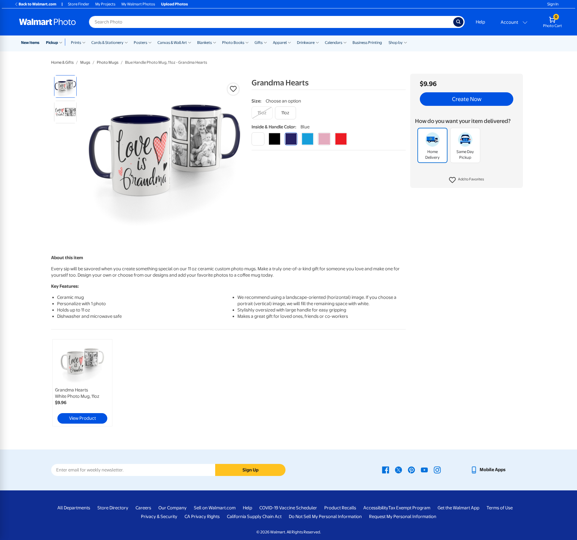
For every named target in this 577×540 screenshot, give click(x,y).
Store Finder (78, 4)
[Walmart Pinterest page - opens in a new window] (411, 469)
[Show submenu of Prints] (84, 42)
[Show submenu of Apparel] (289, 42)
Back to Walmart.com (37, 4)
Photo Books (233, 42)
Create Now (466, 99)
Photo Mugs (107, 62)
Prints (76, 42)
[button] (466, 180)
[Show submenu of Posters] (150, 42)
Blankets (204, 42)
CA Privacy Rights (202, 516)
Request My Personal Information (402, 516)
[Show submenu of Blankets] (214, 42)
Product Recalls (340, 508)
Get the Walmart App (458, 508)
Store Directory (112, 508)
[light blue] (307, 138)
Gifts (259, 42)
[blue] (291, 138)
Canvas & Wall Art (172, 42)
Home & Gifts (62, 62)
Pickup (52, 42)
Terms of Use (500, 508)
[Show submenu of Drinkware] (317, 42)
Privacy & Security (159, 516)
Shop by (396, 42)
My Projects (105, 4)
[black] (274, 138)
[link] (82, 382)
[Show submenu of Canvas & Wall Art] (189, 42)
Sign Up (250, 470)
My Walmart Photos (138, 4)
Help (480, 22)
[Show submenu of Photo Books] (247, 42)
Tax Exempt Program (409, 508)
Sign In (552, 4)
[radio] (65, 86)
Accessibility (375, 508)
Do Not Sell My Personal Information (325, 516)
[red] (340, 138)
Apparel (280, 42)
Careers (143, 508)
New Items (30, 42)
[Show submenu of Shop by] (405, 42)
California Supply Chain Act (254, 516)
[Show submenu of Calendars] (345, 42)
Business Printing (367, 42)
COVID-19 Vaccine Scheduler (288, 508)
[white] (258, 138)
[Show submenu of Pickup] (62, 42)
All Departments (73, 508)
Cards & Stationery (107, 42)
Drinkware (306, 42)
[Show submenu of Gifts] (265, 42)
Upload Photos (174, 4)
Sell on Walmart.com (215, 508)
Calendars (333, 42)
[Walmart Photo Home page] (47, 22)
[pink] (324, 138)
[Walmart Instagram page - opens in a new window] (437, 469)
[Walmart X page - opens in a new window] (398, 469)
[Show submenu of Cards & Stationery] (126, 42)
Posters (140, 42)
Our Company (172, 508)
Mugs (85, 62)
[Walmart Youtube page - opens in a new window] (424, 469)
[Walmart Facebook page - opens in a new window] (385, 469)
